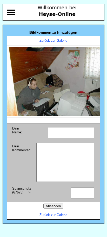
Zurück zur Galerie (53, 40)
